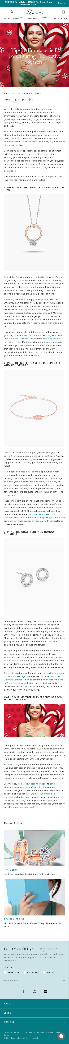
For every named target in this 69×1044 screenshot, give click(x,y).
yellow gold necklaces (35, 783)
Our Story (28, 1033)
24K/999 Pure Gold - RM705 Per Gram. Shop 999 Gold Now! (28, 3)
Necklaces (60, 18)
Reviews (49, 1033)
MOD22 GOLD (11, 18)
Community (39, 1033)
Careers (7, 1035)
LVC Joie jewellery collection (19, 683)
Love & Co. (12, 764)
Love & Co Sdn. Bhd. (12, 1033)
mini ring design (51, 338)
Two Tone (33, 18)
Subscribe (53, 970)
